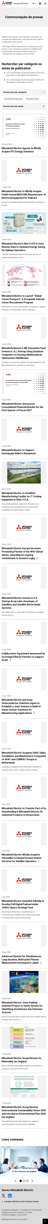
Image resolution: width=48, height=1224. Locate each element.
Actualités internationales (13, 99)
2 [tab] (24, 1181)
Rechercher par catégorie (14, 92)
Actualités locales (32, 99)
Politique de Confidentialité (31, 1210)
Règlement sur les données (13, 1212)
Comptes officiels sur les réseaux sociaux (21, 1201)
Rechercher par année (13, 106)
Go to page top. (45, 1221)
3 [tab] (27, 1181)
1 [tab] (21, 1181)
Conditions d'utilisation (10, 1210)
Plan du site (22, 1215)
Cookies (29, 1212)
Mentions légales (9, 1215)
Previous (16, 1181)
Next (32, 1181)
